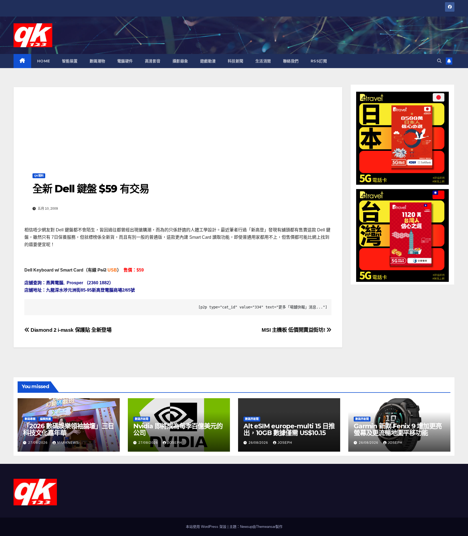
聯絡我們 (291, 61)
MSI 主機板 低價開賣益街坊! (294, 330)
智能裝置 (70, 61)
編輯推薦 (45, 418)
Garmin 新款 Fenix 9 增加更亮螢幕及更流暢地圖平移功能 (398, 429)
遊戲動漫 (208, 61)
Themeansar (265, 527)
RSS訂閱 (319, 61)
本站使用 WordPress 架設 (206, 527)
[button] (439, 61)
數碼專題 (30, 418)
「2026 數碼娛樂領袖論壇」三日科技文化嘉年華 (68, 429)
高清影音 (153, 61)
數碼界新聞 (141, 418)
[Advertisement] (177, 125)
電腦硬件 (125, 61)
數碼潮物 (97, 61)
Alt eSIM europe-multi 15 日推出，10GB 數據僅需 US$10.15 (289, 429)
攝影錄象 (180, 61)
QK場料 (39, 175)
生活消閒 (263, 61)
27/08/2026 (38, 443)
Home (43, 61)
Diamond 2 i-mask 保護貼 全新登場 (71, 330)
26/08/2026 (259, 443)
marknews (68, 443)
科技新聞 (235, 61)
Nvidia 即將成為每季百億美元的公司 (177, 429)
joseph (174, 443)
